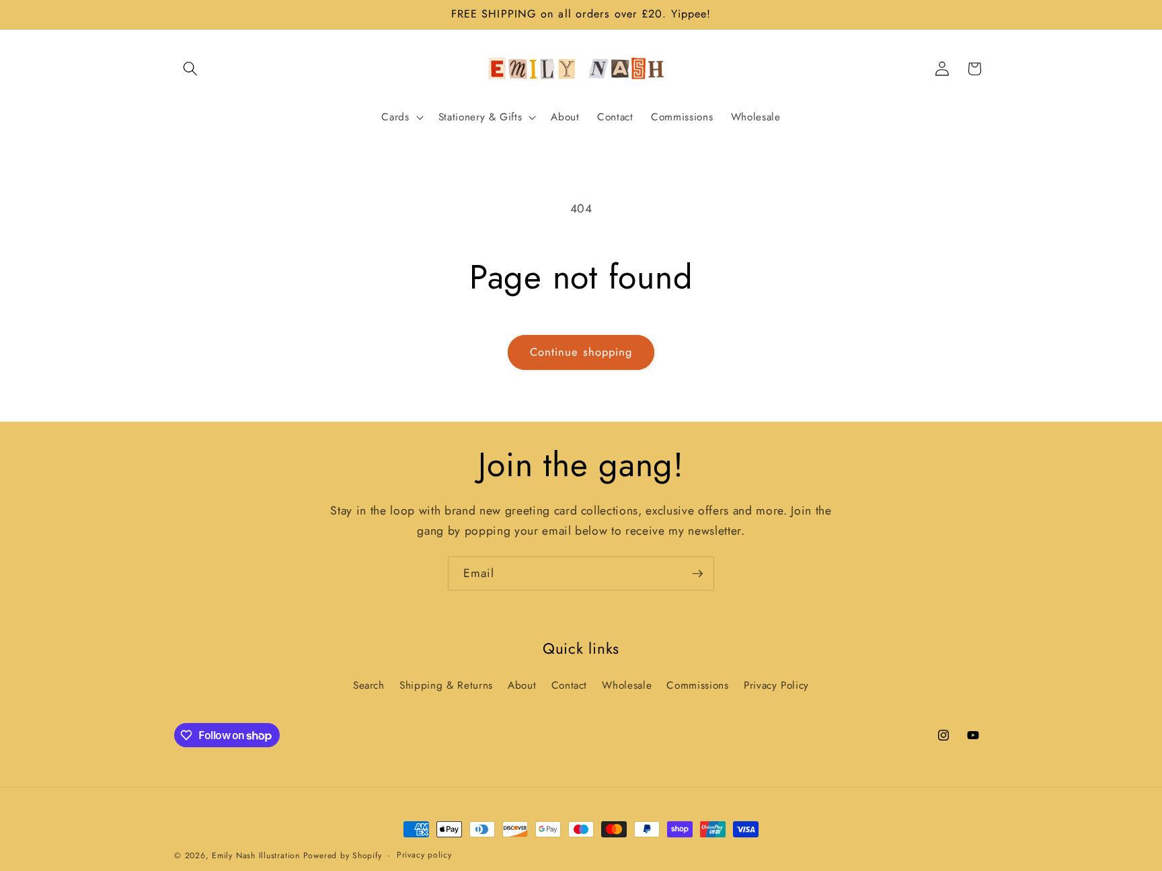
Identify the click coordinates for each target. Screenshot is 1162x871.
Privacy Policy (776, 685)
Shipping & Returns (446, 685)
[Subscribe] (697, 573)
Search (369, 685)
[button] (190, 68)
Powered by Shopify (342, 855)
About (522, 685)
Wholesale (627, 685)
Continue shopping (581, 352)
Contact (569, 685)
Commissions (697, 685)
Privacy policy (424, 855)
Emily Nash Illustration (256, 855)
